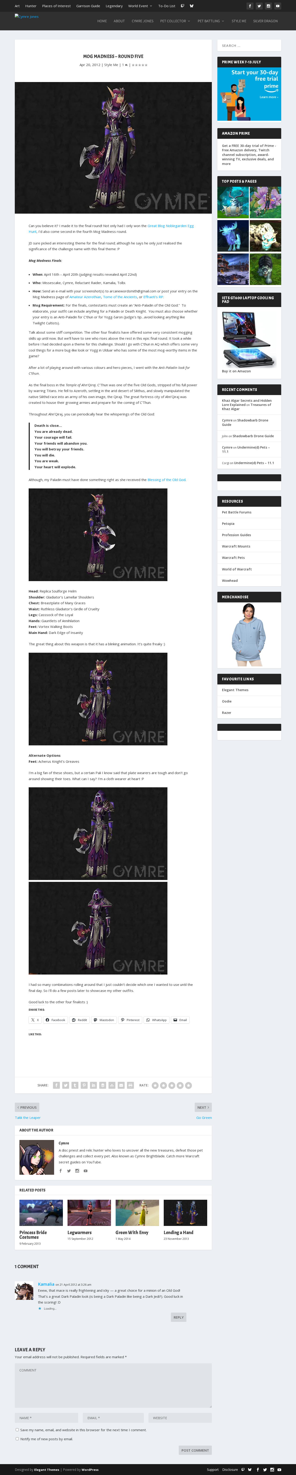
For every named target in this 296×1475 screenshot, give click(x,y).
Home (102, 21)
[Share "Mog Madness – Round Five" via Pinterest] (84, 1085)
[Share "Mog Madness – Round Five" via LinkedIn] (93, 1085)
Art (17, 5)
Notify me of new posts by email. (46, 1439)
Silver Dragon (265, 21)
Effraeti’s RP (153, 296)
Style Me (239, 21)
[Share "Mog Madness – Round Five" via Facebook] (56, 1085)
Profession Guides (236, 535)
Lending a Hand (178, 1232)
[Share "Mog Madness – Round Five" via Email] (121, 1085)
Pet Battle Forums (236, 512)
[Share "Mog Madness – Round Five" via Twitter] (65, 1085)
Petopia (228, 523)
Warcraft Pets (233, 557)
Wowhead (230, 580)
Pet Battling (209, 21)
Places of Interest (56, 5)
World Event (138, 5)
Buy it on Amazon (236, 371)
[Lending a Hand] (185, 1213)
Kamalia (46, 1284)
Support (213, 1469)
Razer (226, 712)
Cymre (64, 1143)
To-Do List (166, 5)
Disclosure (230, 1469)
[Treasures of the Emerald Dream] (233, 203)
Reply (179, 1317)
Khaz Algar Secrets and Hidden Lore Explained (247, 402)
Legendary (114, 5)
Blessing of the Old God (166, 479)
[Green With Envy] (137, 1213)
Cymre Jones (142, 21)
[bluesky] (249, 1469)
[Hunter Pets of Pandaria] (265, 269)
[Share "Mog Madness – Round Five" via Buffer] (102, 1085)
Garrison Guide (88, 5)
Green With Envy (132, 1232)
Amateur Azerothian (85, 296)
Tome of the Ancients (120, 296)
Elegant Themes (235, 690)
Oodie (226, 701)
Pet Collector (173, 21)
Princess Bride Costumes (33, 1235)
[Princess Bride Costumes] (41, 1213)
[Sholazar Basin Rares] (265, 236)
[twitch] (243, 1469)
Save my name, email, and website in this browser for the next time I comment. (83, 1430)
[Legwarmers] (89, 1213)
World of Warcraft (237, 569)
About (119, 21)
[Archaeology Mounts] (233, 236)
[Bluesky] (191, 6)
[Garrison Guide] (233, 269)
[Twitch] (182, 6)
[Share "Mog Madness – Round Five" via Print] (130, 1085)
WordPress (90, 1470)
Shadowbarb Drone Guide (245, 422)
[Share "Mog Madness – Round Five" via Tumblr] (75, 1085)
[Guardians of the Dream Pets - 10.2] (265, 203)
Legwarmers (80, 1232)
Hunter (31, 5)
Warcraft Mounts (236, 546)
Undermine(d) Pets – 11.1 (246, 449)
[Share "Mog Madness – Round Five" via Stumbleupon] (112, 1085)
